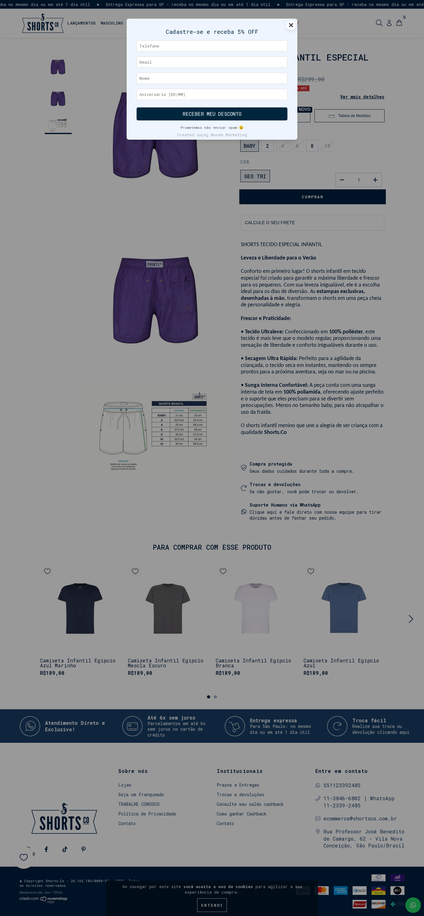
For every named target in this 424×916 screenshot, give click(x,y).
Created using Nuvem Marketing (212, 134)
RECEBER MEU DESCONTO (212, 114)
